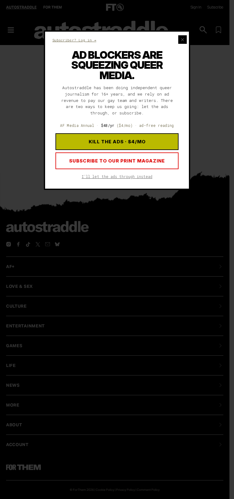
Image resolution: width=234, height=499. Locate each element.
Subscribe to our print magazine (117, 161)
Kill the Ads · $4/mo (117, 142)
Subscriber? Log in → (74, 40)
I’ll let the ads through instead (117, 176)
